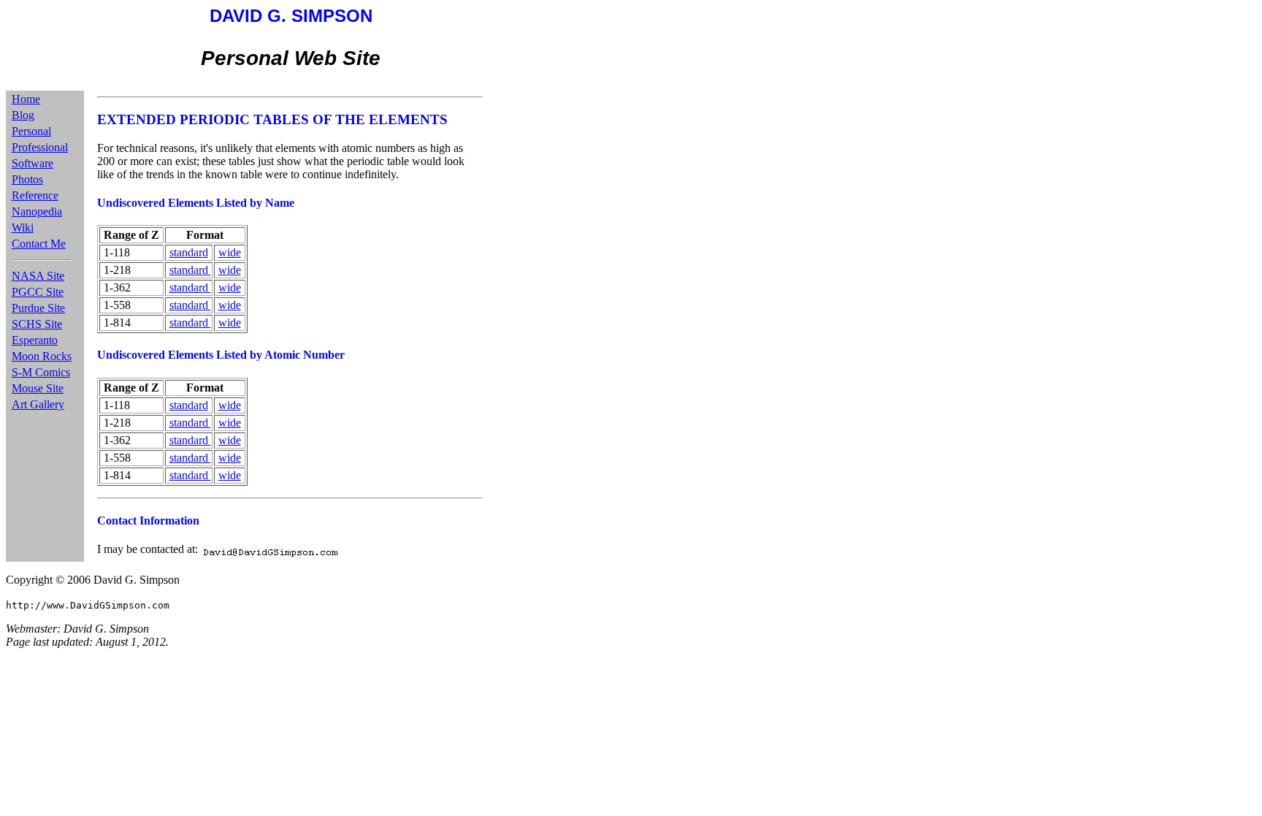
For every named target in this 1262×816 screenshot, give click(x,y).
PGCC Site (38, 292)
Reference (35, 195)
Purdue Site (38, 308)
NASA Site (38, 276)
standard (188, 252)
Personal (31, 131)
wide (229, 252)
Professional (40, 147)
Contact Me (39, 243)
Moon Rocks (42, 356)
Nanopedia (37, 211)
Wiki (23, 227)
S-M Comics (41, 372)
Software (32, 163)
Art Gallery (38, 404)
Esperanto (35, 340)
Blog (23, 115)
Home (26, 99)
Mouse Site (38, 388)
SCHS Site (37, 324)
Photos (27, 179)
